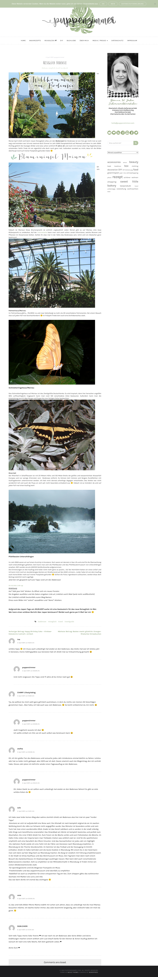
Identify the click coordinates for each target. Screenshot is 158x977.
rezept (117, 177)
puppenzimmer (59, 57)
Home (23, 40)
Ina (18, 639)
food (135, 169)
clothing (135, 166)
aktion (125, 162)
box (126, 165)
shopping (111, 182)
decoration (112, 169)
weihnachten (132, 189)
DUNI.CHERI (22, 926)
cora (19, 895)
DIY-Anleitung (128, 170)
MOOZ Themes (73, 972)
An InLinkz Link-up (16, 585)
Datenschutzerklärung (132, 4)
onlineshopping (132, 173)
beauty (133, 162)
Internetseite (42, 232)
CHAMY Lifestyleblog (26, 692)
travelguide (64, 68)
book (109, 166)
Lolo (19, 808)
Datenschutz (117, 40)
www (108, 191)
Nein (113, 4)
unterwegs (111, 189)
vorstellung (121, 189)
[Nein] (155, 4)
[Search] (135, 143)
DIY (61, 40)
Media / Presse (100, 40)
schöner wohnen (131, 177)
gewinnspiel (113, 173)
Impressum (132, 40)
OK (103, 4)
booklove (117, 166)
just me (123, 173)
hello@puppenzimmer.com (122, 123)
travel (58, 68)
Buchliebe (71, 40)
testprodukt (125, 186)
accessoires (114, 162)
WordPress (93, 972)
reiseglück (51, 68)
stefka (20, 749)
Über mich (84, 40)
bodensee (45, 68)
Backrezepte (35, 40)
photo (109, 177)
